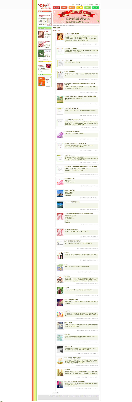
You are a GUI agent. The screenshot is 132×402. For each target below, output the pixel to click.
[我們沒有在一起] (60, 349)
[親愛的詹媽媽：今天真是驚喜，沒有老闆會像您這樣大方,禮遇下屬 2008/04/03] (60, 86)
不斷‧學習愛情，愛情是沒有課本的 (72, 358)
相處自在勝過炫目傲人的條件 (71, 299)
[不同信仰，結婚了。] (60, 63)
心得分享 (67, 25)
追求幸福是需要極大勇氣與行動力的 (72, 241)
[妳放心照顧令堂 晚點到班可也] (60, 232)
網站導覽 (91, 4)
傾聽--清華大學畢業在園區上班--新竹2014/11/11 (75, 143)
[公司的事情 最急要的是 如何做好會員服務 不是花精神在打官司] (60, 216)
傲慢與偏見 (67, 334)
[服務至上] (60, 267)
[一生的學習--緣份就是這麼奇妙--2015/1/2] (60, 123)
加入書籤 (84, 4)
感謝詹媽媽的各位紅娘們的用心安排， (44, 16)
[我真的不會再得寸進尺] (60, 193)
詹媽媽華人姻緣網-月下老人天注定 (59, 25)
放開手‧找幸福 (68, 322)
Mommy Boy (67, 311)
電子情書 (46, 31)
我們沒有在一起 (68, 346)
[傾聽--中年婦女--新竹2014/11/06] (60, 111)
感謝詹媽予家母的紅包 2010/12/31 (72, 131)
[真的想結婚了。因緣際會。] (60, 51)
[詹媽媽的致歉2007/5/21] (60, 181)
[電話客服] (60, 291)
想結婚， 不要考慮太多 (69, 71)
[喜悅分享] (60, 255)
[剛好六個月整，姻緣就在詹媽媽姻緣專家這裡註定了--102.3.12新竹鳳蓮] (60, 170)
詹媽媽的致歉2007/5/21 (69, 178)
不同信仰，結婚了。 (69, 60)
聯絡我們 (78, 4)
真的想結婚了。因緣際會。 (70, 48)
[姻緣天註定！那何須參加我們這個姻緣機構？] (60, 384)
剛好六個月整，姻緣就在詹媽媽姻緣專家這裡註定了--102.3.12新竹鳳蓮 (80, 166)
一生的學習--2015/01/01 (69, 155)
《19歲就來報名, (47, 51)
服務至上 (66, 264)
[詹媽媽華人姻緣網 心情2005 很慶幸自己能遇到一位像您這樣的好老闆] (60, 99)
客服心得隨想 (71, 25)
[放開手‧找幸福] (60, 326)
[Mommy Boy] (60, 314)
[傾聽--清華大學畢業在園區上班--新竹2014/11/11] (60, 146)
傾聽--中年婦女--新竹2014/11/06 (71, 108)
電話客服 (66, 287)
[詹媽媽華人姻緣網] (44, 6)
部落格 (96, 4)
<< (53, 392)
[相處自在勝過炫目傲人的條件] (60, 302)
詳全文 (45, 24)
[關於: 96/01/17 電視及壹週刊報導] (60, 205)
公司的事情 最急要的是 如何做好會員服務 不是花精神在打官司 (78, 213)
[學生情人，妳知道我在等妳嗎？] (60, 37)
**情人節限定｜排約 (47, 42)
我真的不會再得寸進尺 (69, 190)
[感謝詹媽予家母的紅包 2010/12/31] (60, 134)
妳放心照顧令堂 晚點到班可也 (71, 229)
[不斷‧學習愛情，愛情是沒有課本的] (60, 361)
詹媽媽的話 (40, 65)
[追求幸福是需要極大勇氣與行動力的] (60, 244)
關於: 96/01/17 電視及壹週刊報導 (72, 202)
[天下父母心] (60, 279)
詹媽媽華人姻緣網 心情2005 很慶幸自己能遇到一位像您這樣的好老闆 (80, 96)
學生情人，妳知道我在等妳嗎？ (71, 33)
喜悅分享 (66, 252)
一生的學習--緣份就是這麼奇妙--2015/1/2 (73, 119)
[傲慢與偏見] (60, 337)
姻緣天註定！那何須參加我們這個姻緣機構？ (74, 381)
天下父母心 (67, 276)
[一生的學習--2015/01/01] (60, 158)
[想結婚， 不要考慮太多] (60, 75)
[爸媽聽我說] (60, 372)
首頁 (73, 4)
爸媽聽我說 (67, 369)
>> (58, 392)
